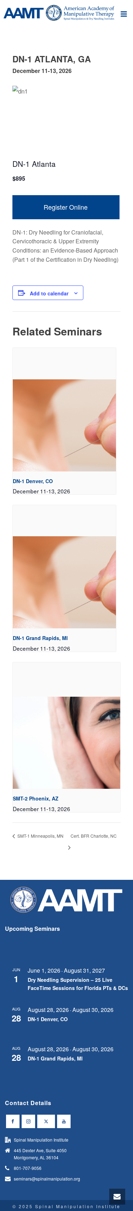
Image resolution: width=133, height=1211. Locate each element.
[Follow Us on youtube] (64, 1121)
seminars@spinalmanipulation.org (47, 1179)
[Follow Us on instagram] (28, 1121)
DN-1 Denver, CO (33, 481)
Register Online (66, 206)
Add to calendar (49, 293)
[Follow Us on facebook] (13, 1121)
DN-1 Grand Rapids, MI (40, 637)
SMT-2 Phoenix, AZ (36, 798)
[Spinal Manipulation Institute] (66, 16)
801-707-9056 (27, 1168)
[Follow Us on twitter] (46, 1121)
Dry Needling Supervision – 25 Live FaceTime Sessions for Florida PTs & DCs (78, 983)
